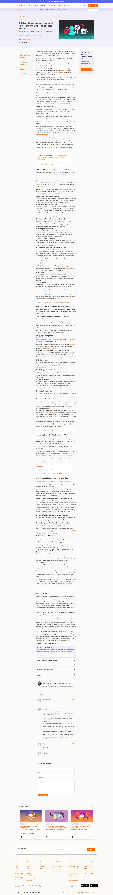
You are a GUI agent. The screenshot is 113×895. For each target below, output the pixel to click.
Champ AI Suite (18, 879)
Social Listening (18, 871)
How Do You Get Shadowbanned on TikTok (25, 58)
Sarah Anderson (27, 39)
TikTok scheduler (58, 92)
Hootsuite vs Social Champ (56, 861)
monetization (67, 268)
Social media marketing (49, 9)
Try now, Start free (86, 69)
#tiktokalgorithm (41, 159)
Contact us (42, 866)
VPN (41, 265)
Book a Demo (66, 5)
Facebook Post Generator (89, 878)
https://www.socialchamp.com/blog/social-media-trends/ (57, 302)
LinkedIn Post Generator (89, 873)
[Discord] (39, 892)
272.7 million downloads (42, 134)
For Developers (43, 871)
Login (85, 5)
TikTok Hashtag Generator (89, 864)
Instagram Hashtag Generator (90, 861)
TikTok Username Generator (90, 868)
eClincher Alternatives (73, 873)
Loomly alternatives (73, 878)
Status (41, 861)
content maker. (48, 139)
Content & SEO (66, 9)
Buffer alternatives (72, 864)
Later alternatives (72, 871)
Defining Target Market (50, 430)
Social (23, 16)
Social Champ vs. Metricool (56, 866)
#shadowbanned (41, 157)
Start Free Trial (92, 5)
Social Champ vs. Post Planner (57, 868)
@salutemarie (40, 466)
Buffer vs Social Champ (55, 864)
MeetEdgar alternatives (73, 880)
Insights (59, 9)
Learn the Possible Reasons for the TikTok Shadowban (26, 62)
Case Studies (30, 864)
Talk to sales (42, 868)
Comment (40, 777)
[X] (24, 42)
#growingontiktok (61, 157)
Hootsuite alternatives (73, 861)
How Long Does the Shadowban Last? (23, 65)
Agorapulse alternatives (73, 866)
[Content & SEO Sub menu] (70, 9)
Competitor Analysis (19, 877)
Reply (73, 699)
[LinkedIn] (26, 42)
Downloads (29, 880)
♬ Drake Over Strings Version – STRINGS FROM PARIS (50, 473)
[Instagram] (21, 892)
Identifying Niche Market (50, 589)
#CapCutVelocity (41, 470)
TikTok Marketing (25, 19)
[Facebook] (22, 42)
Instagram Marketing (75, 823)
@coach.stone (40, 151)
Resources (51, 5)
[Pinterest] (36, 892)
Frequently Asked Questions (25, 73)
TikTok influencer (62, 72)
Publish (16, 861)
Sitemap (87, 892)
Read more (38, 837)
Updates (29, 866)
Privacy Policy (81, 892)
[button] (26, 53)
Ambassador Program (31, 878)
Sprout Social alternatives (74, 868)
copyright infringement (49, 348)
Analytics (17, 868)
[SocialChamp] (20, 5)
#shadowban (55, 157)
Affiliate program (30, 868)
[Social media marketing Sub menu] (55, 9)
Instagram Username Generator (90, 871)
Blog (20, 16)
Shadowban (40, 186)
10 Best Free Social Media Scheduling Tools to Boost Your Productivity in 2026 (56, 827)
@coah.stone (52, 147)
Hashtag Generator (88, 875)
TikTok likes (72, 344)
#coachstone (64, 155)
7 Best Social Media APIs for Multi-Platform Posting (29, 827)
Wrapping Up (22, 71)
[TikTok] (24, 892)
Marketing (22, 823)
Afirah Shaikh (26, 837)
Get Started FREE (40, 313)
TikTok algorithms (62, 266)
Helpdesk (42, 864)
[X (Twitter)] (18, 892)
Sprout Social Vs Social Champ (57, 871)
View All (92, 806)
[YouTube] (33, 892)
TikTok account (47, 412)
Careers (29, 873)
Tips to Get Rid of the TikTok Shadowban (25, 69)
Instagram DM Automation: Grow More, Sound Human (81, 827)
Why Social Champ (32, 5)
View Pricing (46, 313)
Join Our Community (31, 875)
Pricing (59, 5)
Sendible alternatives (73, 875)
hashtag (63, 500)
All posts (41, 9)
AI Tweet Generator (88, 866)
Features (43, 5)
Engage (16, 864)
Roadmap (29, 871)
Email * (39, 772)
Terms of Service (95, 892)
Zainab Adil (51, 837)
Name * (39, 767)
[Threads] (30, 892)
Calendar (16, 866)
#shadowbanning (48, 157)
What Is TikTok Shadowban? (25, 55)
